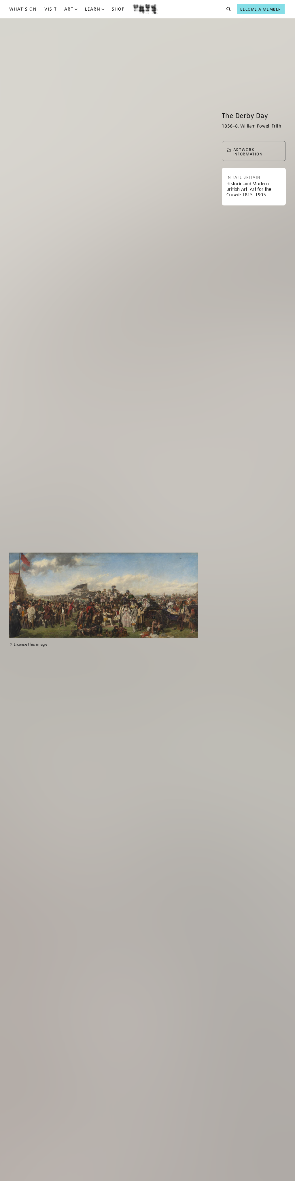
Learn (93, 9)
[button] (227, 9)
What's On (23, 9)
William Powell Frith (260, 126)
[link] (28, 644)
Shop (118, 9)
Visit (50, 9)
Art (69, 9)
